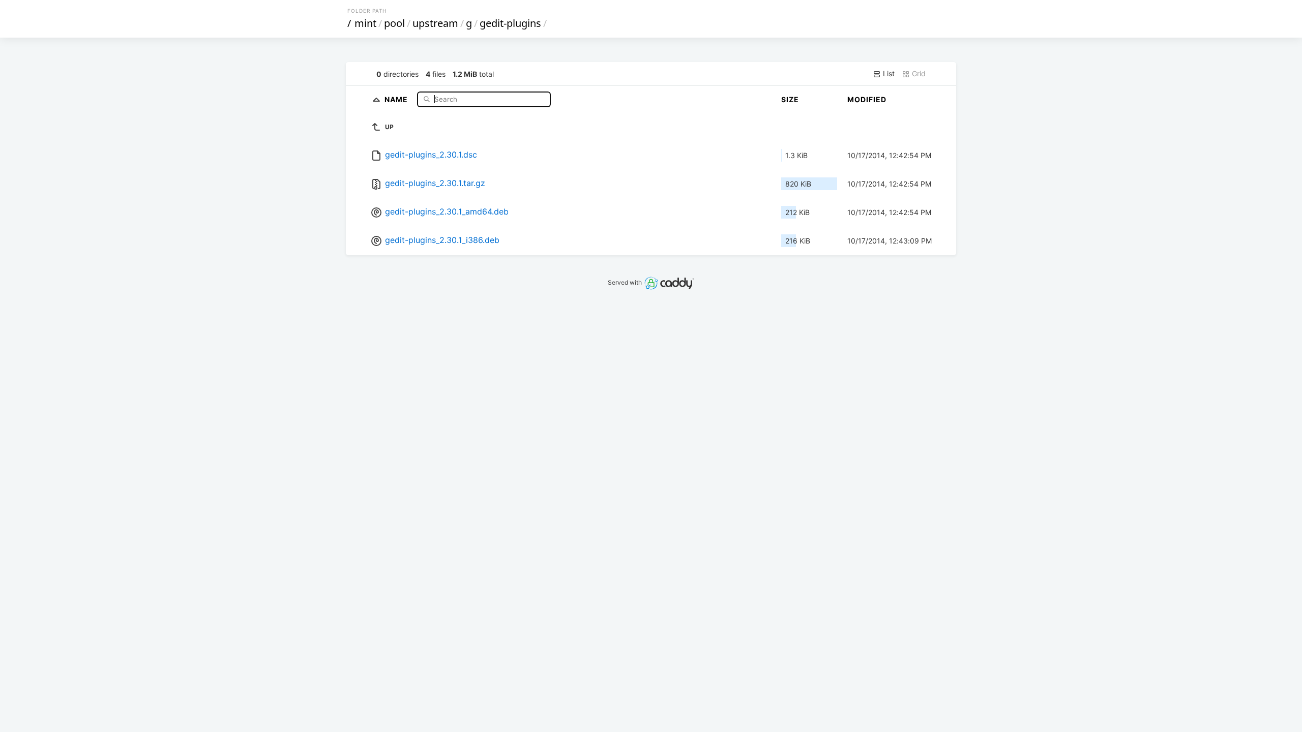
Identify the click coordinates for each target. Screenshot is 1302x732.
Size (790, 99)
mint (365, 23)
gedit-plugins (510, 23)
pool (394, 23)
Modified (866, 99)
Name (397, 99)
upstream (435, 23)
